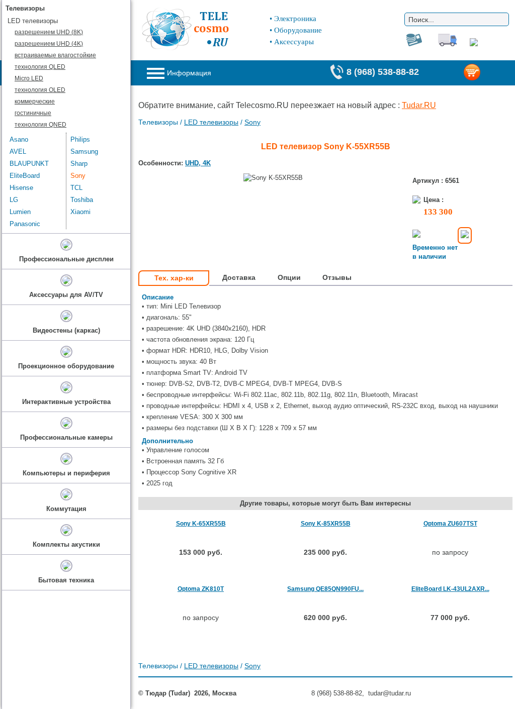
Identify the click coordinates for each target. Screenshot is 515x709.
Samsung (84, 151)
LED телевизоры (211, 122)
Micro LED (29, 78)
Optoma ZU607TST (450, 523)
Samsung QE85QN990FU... (325, 588)
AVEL (18, 151)
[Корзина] (488, 73)
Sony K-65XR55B (201, 523)
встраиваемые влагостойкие (55, 55)
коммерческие (35, 101)
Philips (80, 139)
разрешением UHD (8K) (49, 32)
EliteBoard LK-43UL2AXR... (450, 588)
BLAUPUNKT (29, 163)
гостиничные (33, 113)
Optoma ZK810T (201, 588)
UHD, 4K (198, 163)
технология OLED (40, 89)
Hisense (21, 187)
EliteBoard (25, 175)
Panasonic (25, 224)
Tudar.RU (419, 105)
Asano (19, 139)
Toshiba (81, 200)
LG (14, 200)
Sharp (79, 163)
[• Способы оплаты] (465, 235)
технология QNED (40, 124)
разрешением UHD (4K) (49, 43)
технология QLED (40, 66)
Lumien (20, 212)
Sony (252, 122)
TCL (76, 187)
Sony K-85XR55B (326, 523)
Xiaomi (80, 212)
